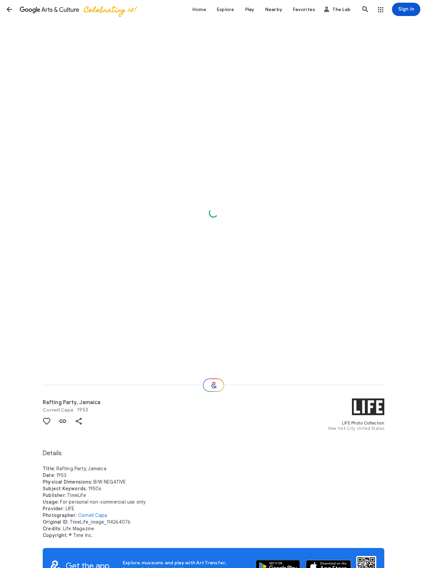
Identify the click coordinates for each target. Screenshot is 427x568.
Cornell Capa (58, 410)
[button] (9, 9)
